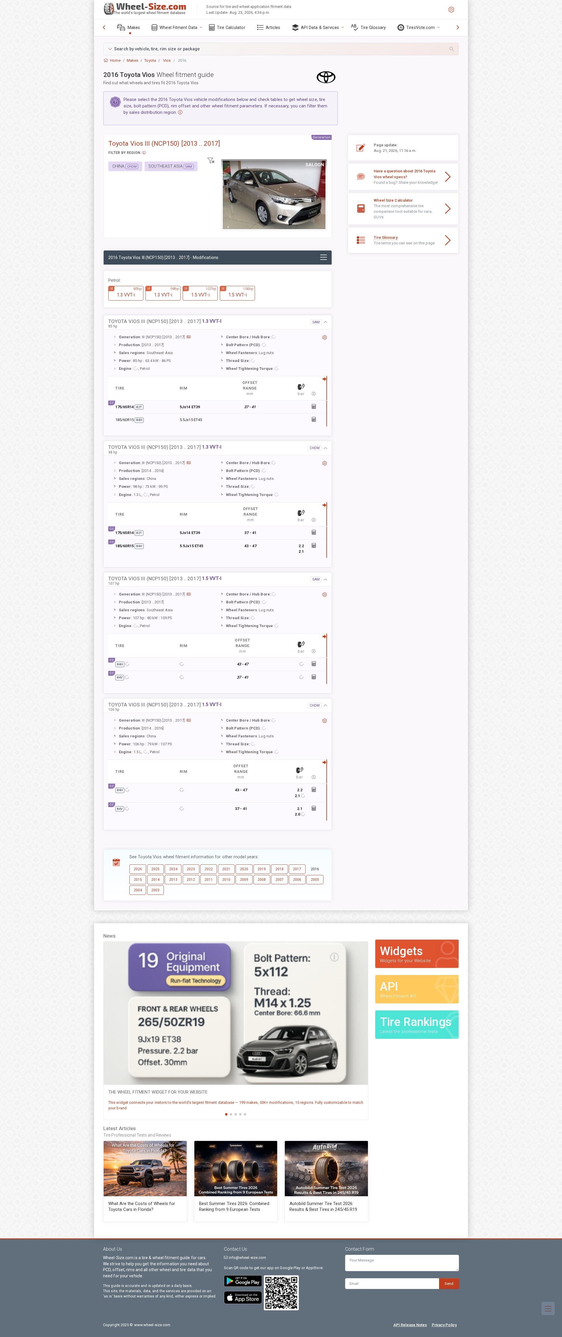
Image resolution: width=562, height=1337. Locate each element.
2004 (138, 890)
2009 (244, 880)
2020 (244, 869)
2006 (297, 880)
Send (449, 1283)
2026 (138, 869)
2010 (226, 880)
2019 (262, 869)
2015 (138, 880)
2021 (226, 869)
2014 (155, 880)
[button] (281, 49)
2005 (315, 880)
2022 (209, 869)
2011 (209, 880)
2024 (173, 869)
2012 (191, 880)
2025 (155, 869)
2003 (155, 890)
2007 (279, 880)
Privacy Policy (444, 1325)
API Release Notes (410, 1325)
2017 (297, 869)
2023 (191, 869)
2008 (262, 880)
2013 (173, 880)
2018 (279, 869)
